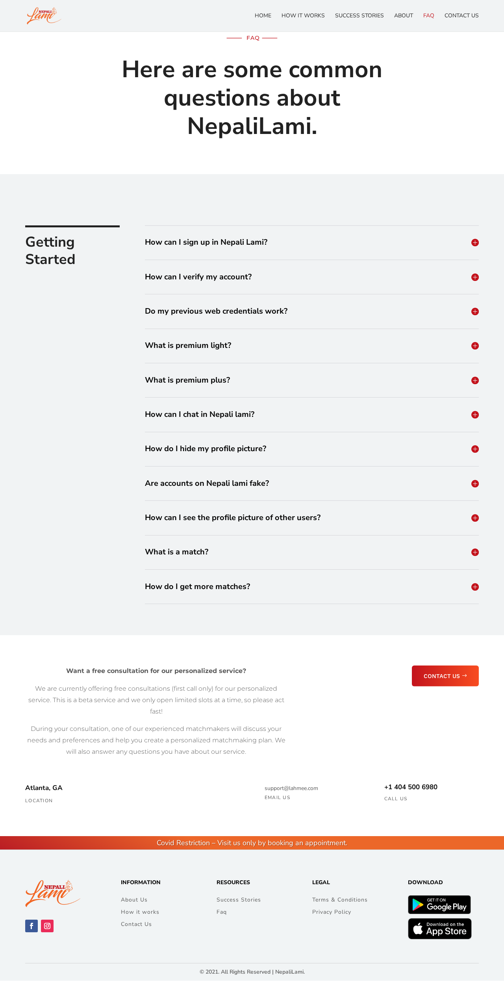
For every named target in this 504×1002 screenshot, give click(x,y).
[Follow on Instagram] (47, 926)
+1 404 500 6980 (410, 787)
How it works (303, 16)
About (403, 16)
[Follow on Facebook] (31, 926)
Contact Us (462, 16)
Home (263, 16)
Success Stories (359, 16)
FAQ (428, 16)
